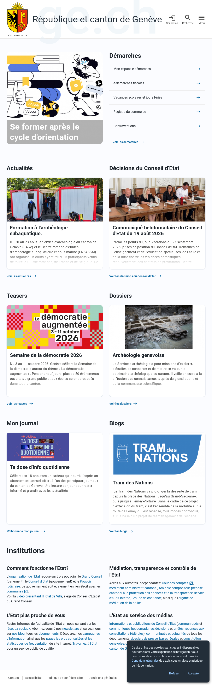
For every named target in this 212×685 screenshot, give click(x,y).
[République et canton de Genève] (17, 19)
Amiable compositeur (174, 588)
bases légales (169, 638)
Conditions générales (103, 677)
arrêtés (178, 629)
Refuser (174, 673)
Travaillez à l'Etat (84, 643)
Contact (13, 677)
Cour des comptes (175, 583)
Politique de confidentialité (65, 677)
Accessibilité (33, 677)
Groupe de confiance (146, 598)
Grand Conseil (92, 576)
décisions (162, 629)
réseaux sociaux (18, 629)
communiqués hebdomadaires (131, 629)
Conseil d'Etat (38, 581)
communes (15, 591)
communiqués (188, 624)
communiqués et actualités (166, 634)
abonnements (49, 634)
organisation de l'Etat (24, 576)
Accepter (194, 673)
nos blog (18, 634)
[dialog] (168, 661)
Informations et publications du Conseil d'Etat (142, 624)
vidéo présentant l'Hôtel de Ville (39, 596)
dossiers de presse (144, 638)
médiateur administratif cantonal (133, 588)
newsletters (70, 629)
